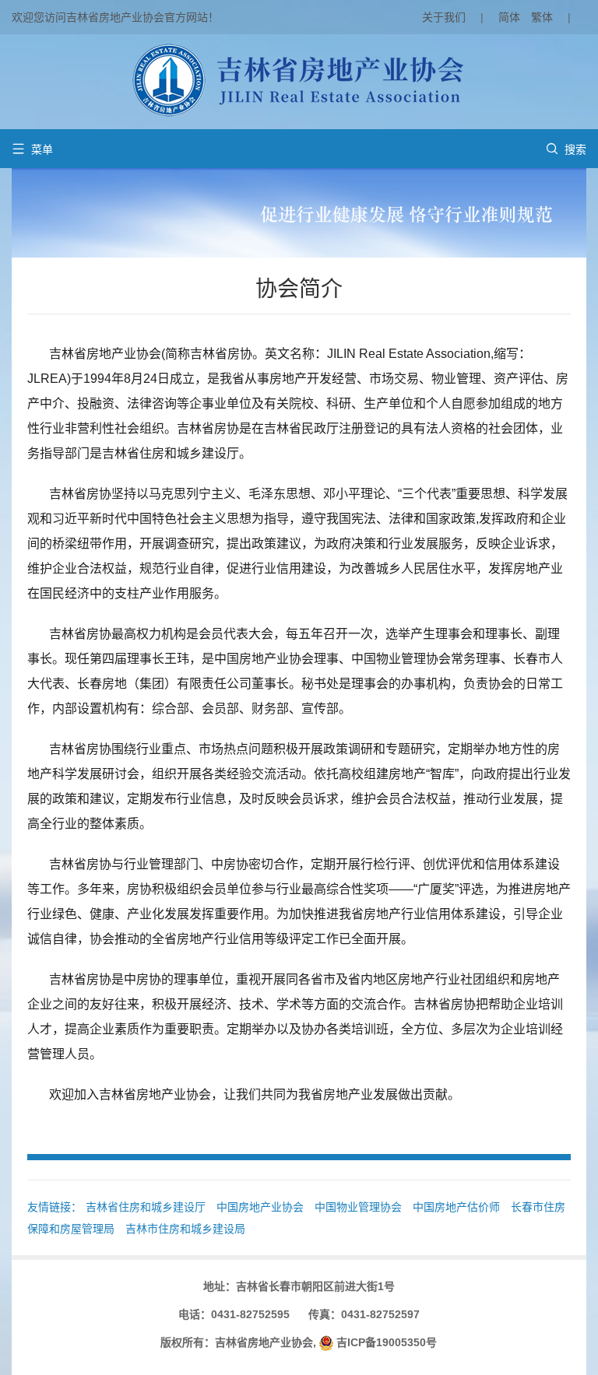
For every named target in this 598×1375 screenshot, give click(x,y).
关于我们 (444, 17)
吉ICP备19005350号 (386, 1342)
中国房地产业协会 (260, 1207)
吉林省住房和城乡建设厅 (146, 1207)
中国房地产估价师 (456, 1207)
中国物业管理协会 (358, 1207)
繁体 (542, 17)
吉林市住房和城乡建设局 (185, 1228)
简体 (509, 17)
